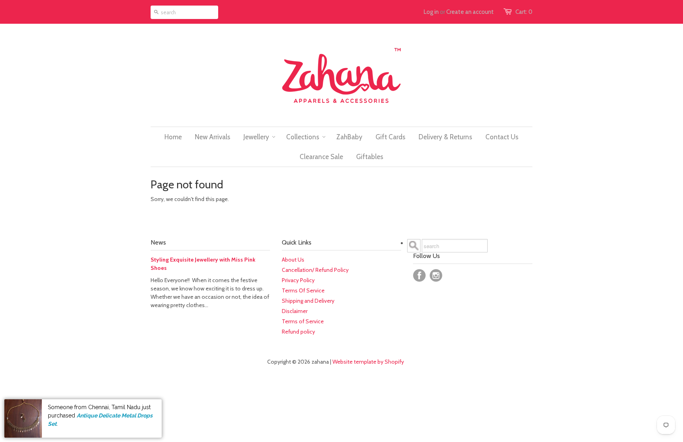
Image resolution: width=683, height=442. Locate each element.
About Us (293, 259)
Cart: (523, 11)
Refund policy (298, 331)
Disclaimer (295, 311)
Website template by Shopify (368, 361)
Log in (431, 11)
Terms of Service (303, 321)
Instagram (436, 275)
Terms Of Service (303, 290)
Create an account (470, 11)
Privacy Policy (298, 280)
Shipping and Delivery (308, 300)
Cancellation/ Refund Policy (315, 269)
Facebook (419, 275)
